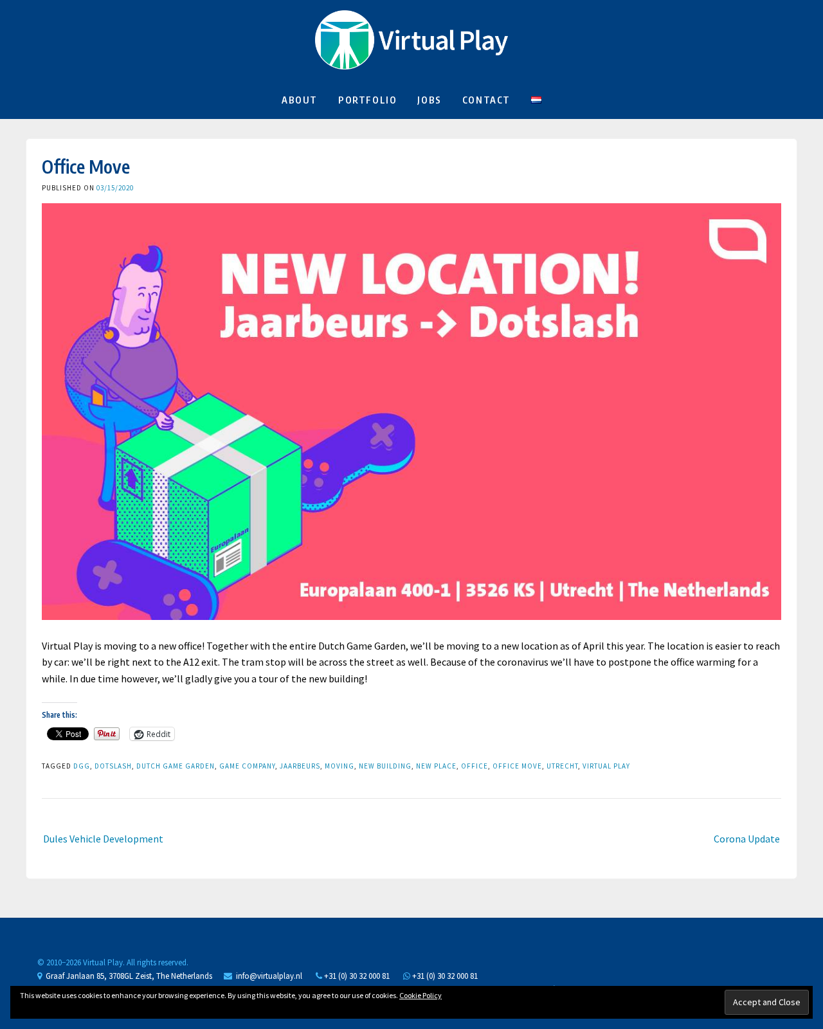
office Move (517, 765)
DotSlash (113, 765)
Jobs (429, 99)
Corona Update (747, 838)
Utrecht (562, 765)
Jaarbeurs (300, 765)
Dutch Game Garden (175, 765)
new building (385, 765)
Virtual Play (606, 765)
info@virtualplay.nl (269, 975)
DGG (81, 765)
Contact (486, 99)
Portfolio (367, 99)
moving (339, 765)
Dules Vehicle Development (103, 838)
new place (436, 765)
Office (474, 765)
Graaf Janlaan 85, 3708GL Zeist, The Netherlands (127, 975)
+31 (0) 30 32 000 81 (356, 975)
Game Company (247, 765)
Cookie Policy (420, 995)
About (300, 99)
